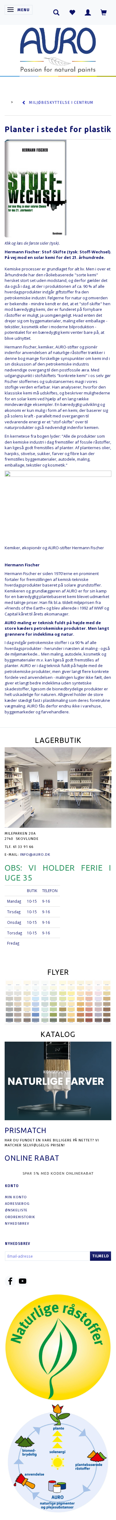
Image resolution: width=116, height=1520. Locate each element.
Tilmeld (100, 1256)
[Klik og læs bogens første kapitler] (36, 188)
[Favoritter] (72, 12)
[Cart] (103, 12)
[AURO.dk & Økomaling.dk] (58, 48)
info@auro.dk (35, 854)
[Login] (88, 12)
